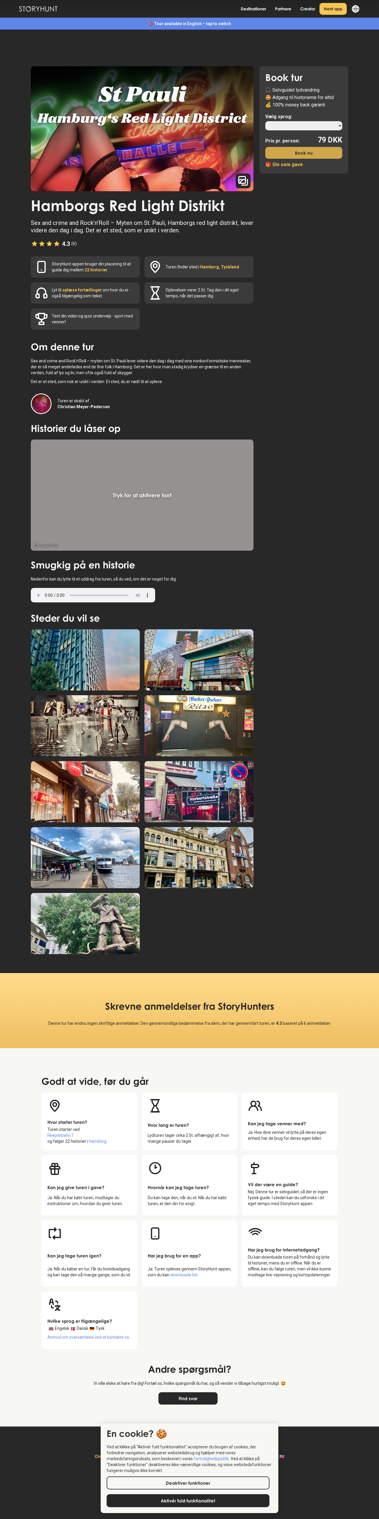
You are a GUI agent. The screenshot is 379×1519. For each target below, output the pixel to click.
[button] (353, 8)
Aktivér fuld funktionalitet (188, 1500)
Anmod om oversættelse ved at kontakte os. (88, 1337)
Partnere (283, 8)
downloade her (184, 1274)
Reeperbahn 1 (60, 1135)
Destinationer (253, 8)
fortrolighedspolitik (211, 1458)
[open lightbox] (142, 128)
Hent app (333, 8)
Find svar (188, 1398)
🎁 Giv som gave (284, 164)
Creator (307, 8)
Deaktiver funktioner (188, 1483)
